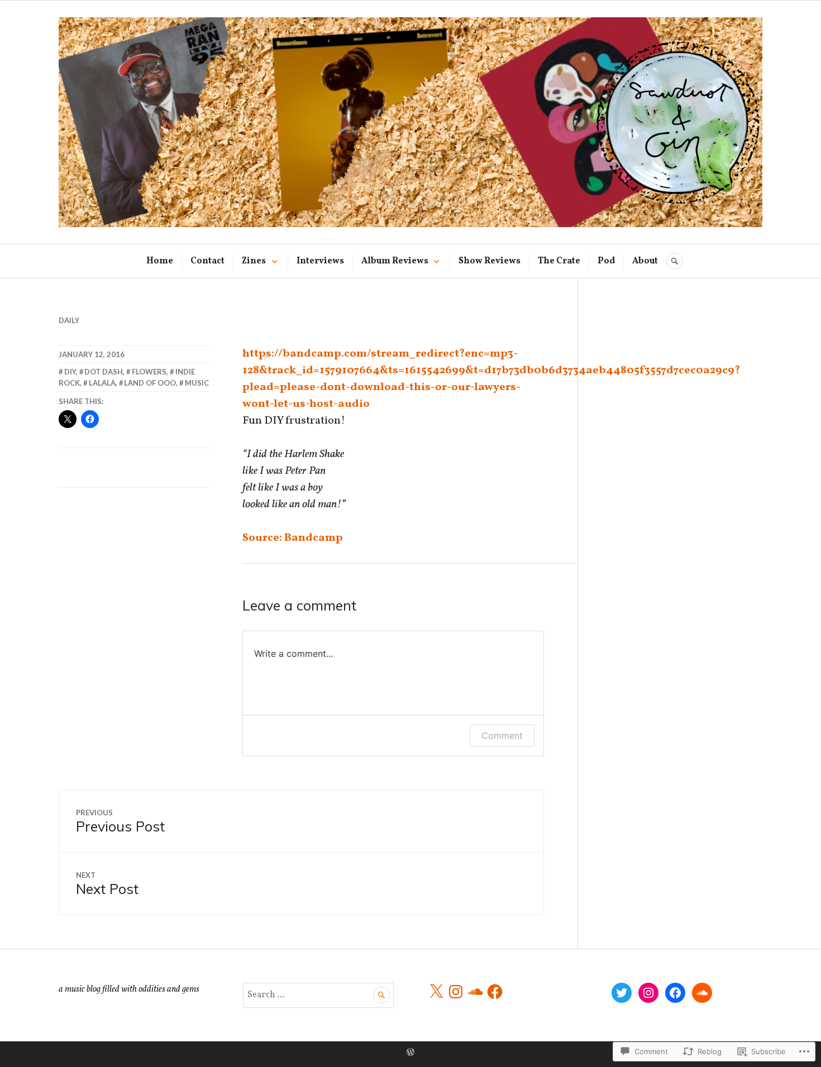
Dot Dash (103, 371)
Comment (502, 735)
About (645, 261)
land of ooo (150, 382)
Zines (254, 261)
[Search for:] (318, 995)
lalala (102, 382)
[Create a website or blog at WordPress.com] (410, 1054)
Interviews (320, 261)
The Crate (559, 261)
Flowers (149, 371)
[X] (436, 992)
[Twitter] (622, 993)
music (197, 382)
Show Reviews (490, 261)
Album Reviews (394, 261)
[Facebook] (495, 992)
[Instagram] (456, 992)
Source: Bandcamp (292, 538)
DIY (70, 371)
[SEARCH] (674, 261)
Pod (606, 261)
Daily (69, 320)
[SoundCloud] (475, 992)
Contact (207, 261)
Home (159, 261)
